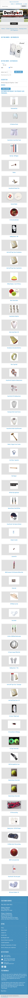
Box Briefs (14, 620)
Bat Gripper (14, 476)
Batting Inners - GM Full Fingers (14, 828)
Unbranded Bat (14, 108)
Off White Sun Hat (14, 604)
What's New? (4, 930)
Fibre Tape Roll (14, 364)
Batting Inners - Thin (14, 668)
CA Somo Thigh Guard (14, 716)
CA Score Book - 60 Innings (14, 732)
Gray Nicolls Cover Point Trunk (14, 140)
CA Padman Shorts (14, 124)
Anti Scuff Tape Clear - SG (14, 700)
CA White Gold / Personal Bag (14, 844)
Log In (12, 4)
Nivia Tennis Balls (14, 300)
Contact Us (3, 932)
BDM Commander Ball (14, 860)
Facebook (5, 967)
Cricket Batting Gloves (12, 28)
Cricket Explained (5, 942)
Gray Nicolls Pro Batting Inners (14, 396)
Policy (2, 927)
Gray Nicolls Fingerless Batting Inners (14, 380)
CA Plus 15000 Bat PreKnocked (14, 636)
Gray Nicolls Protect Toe (14, 188)
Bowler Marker (14, 204)
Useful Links (4, 935)
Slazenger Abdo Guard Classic (14, 412)
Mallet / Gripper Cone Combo (14, 444)
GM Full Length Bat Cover (14, 764)
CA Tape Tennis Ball (14, 748)
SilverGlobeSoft (4, 997)
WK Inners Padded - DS (14, 892)
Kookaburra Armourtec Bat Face (14, 348)
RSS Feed (2, 967)
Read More (3, 991)
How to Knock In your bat (7, 940)
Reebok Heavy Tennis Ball (14, 780)
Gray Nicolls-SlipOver (14, 316)
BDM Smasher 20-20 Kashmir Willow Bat (14, 572)
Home (3, 28)
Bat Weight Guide (5, 937)
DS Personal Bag (14, 812)
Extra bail (14, 588)
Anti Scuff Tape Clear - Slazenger (14, 684)
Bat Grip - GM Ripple (14, 156)
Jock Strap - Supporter (14, 460)
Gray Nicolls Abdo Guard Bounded (14, 428)
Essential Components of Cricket (8, 945)
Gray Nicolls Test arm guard (14, 876)
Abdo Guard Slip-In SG (14, 332)
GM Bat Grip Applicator (14, 492)
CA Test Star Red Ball (14, 220)
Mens (11, 67)
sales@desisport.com (9, 963)
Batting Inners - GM (14, 236)
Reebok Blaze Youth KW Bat (14, 508)
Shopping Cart (19, 4)
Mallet (14, 172)
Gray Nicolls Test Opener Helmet (14, 524)
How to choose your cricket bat (8, 947)
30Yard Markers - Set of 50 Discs (14, 284)
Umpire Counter (14, 540)
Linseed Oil (14, 556)
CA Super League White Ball (14, 652)
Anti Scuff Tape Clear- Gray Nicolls (14, 268)
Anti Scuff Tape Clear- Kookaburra (14, 252)
